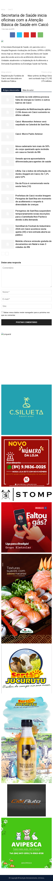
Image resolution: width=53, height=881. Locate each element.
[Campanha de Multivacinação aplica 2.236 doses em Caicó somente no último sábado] (7, 112)
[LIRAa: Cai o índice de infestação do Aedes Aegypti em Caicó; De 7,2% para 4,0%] (7, 174)
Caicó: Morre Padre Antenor (29, 134)
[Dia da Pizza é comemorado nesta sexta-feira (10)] (7, 186)
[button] (49, 3)
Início (3, 9)
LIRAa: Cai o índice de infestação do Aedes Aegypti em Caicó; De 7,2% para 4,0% (33, 174)
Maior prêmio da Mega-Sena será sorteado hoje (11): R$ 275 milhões (40, 78)
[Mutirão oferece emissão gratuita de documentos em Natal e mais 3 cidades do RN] (7, 244)
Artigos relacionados (11, 90)
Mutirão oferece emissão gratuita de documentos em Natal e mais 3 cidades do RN (33, 244)
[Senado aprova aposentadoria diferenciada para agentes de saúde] (7, 161)
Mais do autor (28, 90)
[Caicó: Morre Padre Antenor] (7, 136)
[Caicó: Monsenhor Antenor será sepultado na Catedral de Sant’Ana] (7, 124)
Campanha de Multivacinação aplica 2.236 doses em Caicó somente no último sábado (32, 112)
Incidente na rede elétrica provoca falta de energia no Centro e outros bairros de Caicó (32, 100)
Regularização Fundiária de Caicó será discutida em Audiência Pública (12, 78)
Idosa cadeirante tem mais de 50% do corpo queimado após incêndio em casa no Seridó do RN (32, 149)
